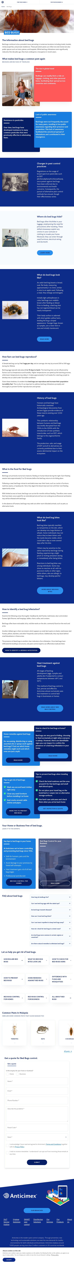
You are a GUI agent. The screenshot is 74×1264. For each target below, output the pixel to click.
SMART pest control (27, 1222)
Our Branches (37, 1210)
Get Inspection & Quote (53, 808)
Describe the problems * (16, 1109)
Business (23, 1074)
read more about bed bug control (50, 708)
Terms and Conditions (53, 1144)
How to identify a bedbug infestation (21, 650)
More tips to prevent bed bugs (18, 812)
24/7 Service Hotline (6, 1222)
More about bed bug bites (50, 590)
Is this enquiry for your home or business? (19, 1071)
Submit (37, 1162)
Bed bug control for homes (19, 882)
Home (3, 6)
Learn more (45, 253)
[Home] (2, 2)
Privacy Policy (19, 1147)
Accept (9, 1259)
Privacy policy (55, 1255)
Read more (44, 339)
